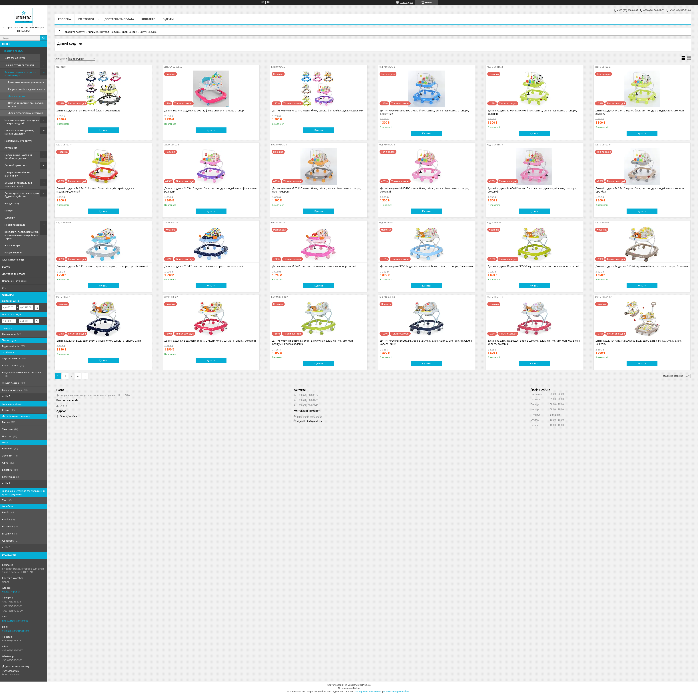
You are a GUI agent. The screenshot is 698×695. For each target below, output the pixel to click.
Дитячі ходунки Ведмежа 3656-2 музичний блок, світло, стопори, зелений (533, 266)
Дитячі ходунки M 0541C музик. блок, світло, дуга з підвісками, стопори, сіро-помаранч (316, 190)
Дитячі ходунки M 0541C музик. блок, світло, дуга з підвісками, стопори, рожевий (532, 190)
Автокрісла (11, 147)
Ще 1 (7, 547)
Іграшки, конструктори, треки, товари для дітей (22, 121)
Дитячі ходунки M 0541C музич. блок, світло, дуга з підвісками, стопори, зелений (532, 112)
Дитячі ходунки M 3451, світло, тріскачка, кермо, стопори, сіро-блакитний (103, 266)
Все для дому (12, 203)
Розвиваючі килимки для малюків (26, 82)
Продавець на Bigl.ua (349, 688)
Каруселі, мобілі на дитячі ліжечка (26, 89)
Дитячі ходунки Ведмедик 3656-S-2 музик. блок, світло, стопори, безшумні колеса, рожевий (534, 342)
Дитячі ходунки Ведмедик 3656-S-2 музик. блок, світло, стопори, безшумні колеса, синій (426, 342)
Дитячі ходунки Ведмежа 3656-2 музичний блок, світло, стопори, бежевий (641, 266)
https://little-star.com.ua (15, 620)
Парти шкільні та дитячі (18, 140)
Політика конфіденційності (397, 691)
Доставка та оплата (13, 273)
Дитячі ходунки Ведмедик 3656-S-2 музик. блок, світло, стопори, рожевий (210, 340)
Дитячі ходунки (16, 96)
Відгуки (6, 266)
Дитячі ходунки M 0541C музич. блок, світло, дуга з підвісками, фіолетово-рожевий (210, 190)
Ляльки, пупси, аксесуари (19, 65)
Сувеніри (10, 217)
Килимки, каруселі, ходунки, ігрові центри (21, 73)
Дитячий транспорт (16, 165)
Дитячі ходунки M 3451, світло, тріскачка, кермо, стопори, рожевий (314, 266)
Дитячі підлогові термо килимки (25, 113)
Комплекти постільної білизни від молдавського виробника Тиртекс (22, 235)
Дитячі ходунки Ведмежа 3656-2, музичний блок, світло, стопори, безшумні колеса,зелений (313, 342)
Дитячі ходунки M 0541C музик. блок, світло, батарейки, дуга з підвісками (317, 110)
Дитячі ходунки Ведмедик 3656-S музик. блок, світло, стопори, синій (99, 340)
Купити (103, 130)
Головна (64, 19)
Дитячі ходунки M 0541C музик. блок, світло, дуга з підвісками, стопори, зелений (640, 112)
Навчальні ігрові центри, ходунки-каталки (26, 104)
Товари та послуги (12, 50)
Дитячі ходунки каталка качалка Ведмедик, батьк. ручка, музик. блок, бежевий (638, 342)
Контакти (148, 19)
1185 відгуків (406, 2)
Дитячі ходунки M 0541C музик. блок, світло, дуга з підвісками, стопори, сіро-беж (640, 190)
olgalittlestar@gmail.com (15, 630)
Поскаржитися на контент (368, 691)
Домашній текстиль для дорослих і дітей (18, 184)
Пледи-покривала (15, 224)
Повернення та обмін (14, 281)
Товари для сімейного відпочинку (17, 174)
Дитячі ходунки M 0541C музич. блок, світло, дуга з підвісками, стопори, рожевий (424, 190)
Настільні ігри (12, 245)
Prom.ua (366, 685)
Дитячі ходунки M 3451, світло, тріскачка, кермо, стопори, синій (204, 266)
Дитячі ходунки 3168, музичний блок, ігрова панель (88, 110)
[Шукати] (43, 38)
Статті (5, 288)
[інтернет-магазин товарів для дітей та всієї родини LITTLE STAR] (24, 17)
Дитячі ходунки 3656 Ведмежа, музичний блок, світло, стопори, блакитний (426, 266)
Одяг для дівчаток (15, 57)
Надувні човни (13, 252)
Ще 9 (7, 483)
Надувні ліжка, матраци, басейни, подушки (18, 156)
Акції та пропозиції (13, 259)
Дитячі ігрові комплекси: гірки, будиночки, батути (22, 194)
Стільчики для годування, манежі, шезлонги (19, 132)
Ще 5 (7, 396)
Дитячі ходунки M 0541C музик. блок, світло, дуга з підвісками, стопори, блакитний (424, 112)
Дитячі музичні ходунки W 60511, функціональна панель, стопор (204, 110)
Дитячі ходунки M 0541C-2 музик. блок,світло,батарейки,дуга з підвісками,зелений (95, 190)
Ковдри (9, 210)
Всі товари (86, 19)
